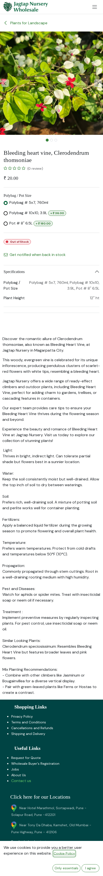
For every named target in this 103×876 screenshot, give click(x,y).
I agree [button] (90, 868)
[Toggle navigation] (94, 7)
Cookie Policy (64, 853)
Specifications (14, 272)
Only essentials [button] (66, 868)
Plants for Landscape (28, 22)
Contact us (21, 780)
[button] (5, 83)
